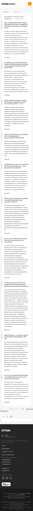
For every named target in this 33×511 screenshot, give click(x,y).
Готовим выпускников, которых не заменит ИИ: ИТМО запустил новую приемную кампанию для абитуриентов (16, 284)
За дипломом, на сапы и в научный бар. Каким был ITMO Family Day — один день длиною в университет (16, 166)
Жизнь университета (8, 455)
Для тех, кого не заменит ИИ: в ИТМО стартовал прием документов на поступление (15, 240)
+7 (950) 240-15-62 (6, 464)
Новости (6, 12)
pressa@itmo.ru (6, 470)
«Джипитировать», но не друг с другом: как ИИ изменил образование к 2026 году (16, 336)
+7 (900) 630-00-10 (6, 459)
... (18, 409)
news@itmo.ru (5, 468)
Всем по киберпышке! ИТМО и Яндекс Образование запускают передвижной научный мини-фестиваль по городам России (16, 25)
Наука (3, 445)
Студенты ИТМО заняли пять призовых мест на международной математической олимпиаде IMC (16, 136)
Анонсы (16, 12)
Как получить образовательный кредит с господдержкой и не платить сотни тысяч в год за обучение (16, 376)
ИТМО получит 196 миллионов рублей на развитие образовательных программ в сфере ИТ (16, 200)
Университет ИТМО (20, 495)
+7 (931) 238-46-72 (6, 462)
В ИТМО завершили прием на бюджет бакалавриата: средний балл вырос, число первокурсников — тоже (15, 101)
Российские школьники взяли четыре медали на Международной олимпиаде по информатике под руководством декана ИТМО (16, 65)
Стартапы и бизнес (7, 452)
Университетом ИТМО (24, 493)
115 (22, 409)
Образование (6, 448)
